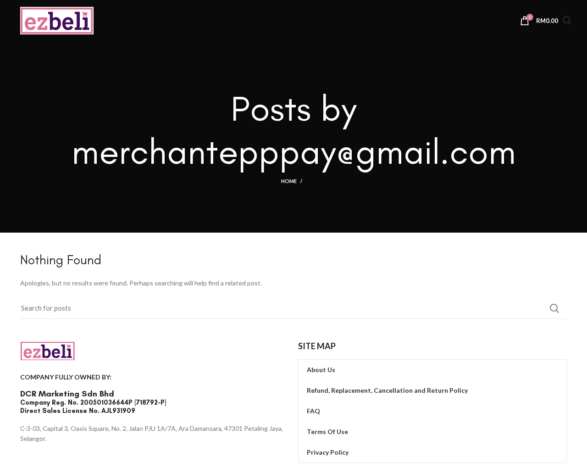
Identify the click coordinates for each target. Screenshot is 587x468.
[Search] (567, 22)
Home (289, 181)
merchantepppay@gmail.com (294, 151)
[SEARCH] (554, 308)
